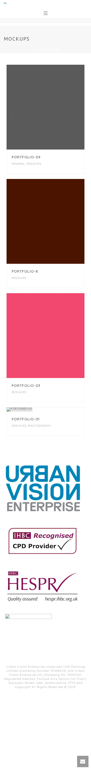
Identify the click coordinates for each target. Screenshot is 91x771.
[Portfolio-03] (55, 335)
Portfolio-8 (25, 271)
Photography (39, 426)
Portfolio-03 (26, 385)
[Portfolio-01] (55, 409)
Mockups (34, 164)
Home (36, 49)
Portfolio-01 (26, 419)
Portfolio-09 (26, 157)
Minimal (18, 164)
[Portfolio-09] (55, 107)
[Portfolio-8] (55, 221)
